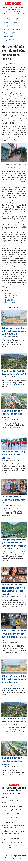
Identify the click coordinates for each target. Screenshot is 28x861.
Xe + (11, 36)
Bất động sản (7, 33)
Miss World (22, 602)
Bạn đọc (20, 26)
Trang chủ (6, 19)
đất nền (10, 69)
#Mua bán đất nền (10, 300)
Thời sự (13, 26)
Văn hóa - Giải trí (17, 29)
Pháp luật (5, 26)
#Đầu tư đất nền (9, 294)
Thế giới (5, 36)
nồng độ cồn (18, 648)
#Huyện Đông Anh (10, 302)
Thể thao (5, 22)
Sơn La (3, 552)
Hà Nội (3, 509)
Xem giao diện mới (8, 40)
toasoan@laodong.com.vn (14, 817)
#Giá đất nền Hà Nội (10, 296)
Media (19, 19)
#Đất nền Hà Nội (9, 298)
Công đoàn (6, 29)
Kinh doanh (14, 22)
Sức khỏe (16, 33)
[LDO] (14, 318)
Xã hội (13, 19)
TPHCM (4, 646)
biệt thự (9, 423)
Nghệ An (4, 464)
